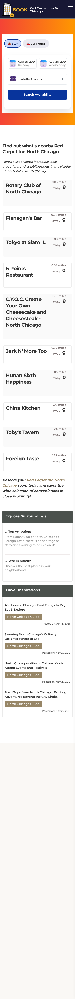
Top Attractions (20, 531)
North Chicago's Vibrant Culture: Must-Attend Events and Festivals (34, 665)
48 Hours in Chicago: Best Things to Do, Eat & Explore (35, 607)
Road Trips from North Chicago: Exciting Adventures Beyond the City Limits (35, 694)
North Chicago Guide (23, 617)
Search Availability (37, 94)
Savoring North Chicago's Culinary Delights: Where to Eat (31, 636)
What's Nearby (19, 561)
